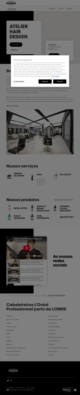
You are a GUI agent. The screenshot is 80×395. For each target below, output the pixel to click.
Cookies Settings (19, 81)
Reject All (45, 81)
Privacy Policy (55, 76)
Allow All (59, 81)
